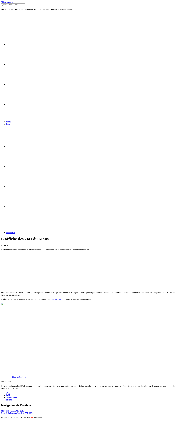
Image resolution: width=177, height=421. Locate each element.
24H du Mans (11, 397)
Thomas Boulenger (20, 377)
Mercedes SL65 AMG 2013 (12, 411)
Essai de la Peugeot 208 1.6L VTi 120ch (17, 413)
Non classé (10, 232)
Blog (8, 124)
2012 (8, 393)
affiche (9, 400)
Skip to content (7, 2)
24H (8, 395)
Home (8, 122)
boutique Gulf (55, 299)
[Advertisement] (79, 271)
